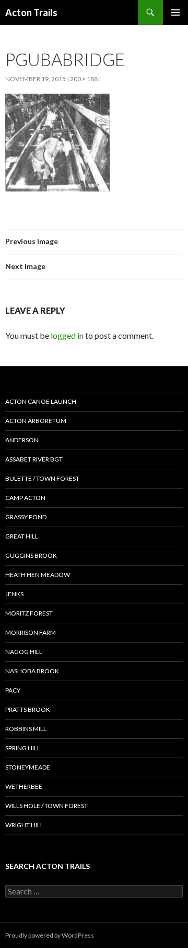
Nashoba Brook (32, 671)
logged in (67, 335)
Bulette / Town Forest (42, 478)
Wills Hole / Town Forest (46, 806)
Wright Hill (24, 825)
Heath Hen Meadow (37, 575)
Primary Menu (175, 12)
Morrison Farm (30, 632)
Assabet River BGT (34, 459)
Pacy (12, 690)
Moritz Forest (29, 613)
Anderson (22, 440)
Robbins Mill (25, 729)
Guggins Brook (31, 555)
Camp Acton (25, 498)
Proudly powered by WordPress (49, 935)
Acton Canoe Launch (40, 401)
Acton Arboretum (35, 421)
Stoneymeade (27, 767)
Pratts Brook (27, 709)
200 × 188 (84, 79)
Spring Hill (22, 748)
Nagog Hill (23, 652)
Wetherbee (23, 786)
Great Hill (21, 536)
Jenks (14, 594)
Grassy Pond (25, 517)
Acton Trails (31, 12)
